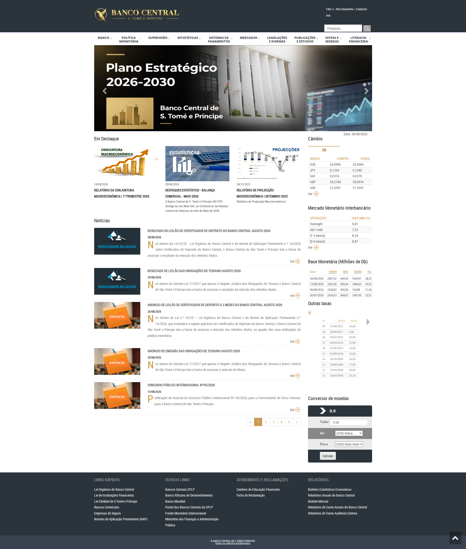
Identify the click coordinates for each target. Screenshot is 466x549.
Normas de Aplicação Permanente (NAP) (121, 519)
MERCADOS (248, 37)
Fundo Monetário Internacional (185, 513)
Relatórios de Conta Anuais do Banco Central (337, 507)
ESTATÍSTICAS (187, 37)
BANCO (103, 37)
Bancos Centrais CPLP (180, 489)
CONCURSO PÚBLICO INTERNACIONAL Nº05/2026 (181, 385)
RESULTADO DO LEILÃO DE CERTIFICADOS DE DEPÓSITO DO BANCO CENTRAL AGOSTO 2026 (209, 230)
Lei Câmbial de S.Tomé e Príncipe (115, 501)
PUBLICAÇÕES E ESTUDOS (305, 39)
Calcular (328, 456)
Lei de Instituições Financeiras (114, 495)
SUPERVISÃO (157, 37)
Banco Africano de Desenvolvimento (189, 495)
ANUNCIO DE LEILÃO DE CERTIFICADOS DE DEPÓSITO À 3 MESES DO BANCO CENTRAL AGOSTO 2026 (215, 304)
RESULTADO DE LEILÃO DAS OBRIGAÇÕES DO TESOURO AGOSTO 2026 (194, 270)
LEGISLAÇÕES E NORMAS (277, 39)
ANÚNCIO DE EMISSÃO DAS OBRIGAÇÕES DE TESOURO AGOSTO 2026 (194, 351)
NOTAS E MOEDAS (332, 39)
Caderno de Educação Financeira (258, 489)
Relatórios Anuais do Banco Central (331, 495)
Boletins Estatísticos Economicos (329, 489)
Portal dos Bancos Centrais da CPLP (189, 507)
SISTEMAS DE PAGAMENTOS (219, 39)
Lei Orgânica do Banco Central (114, 489)
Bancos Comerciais (106, 507)
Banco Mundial (175, 501)
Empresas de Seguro (107, 513)
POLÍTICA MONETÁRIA (128, 39)
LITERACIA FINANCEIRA (358, 39)
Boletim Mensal (318, 501)
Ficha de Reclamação (251, 495)
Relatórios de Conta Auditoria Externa (332, 513)
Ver (292, 261)
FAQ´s (330, 9)
